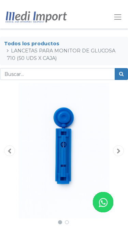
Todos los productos (31, 43)
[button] (9, 150)
